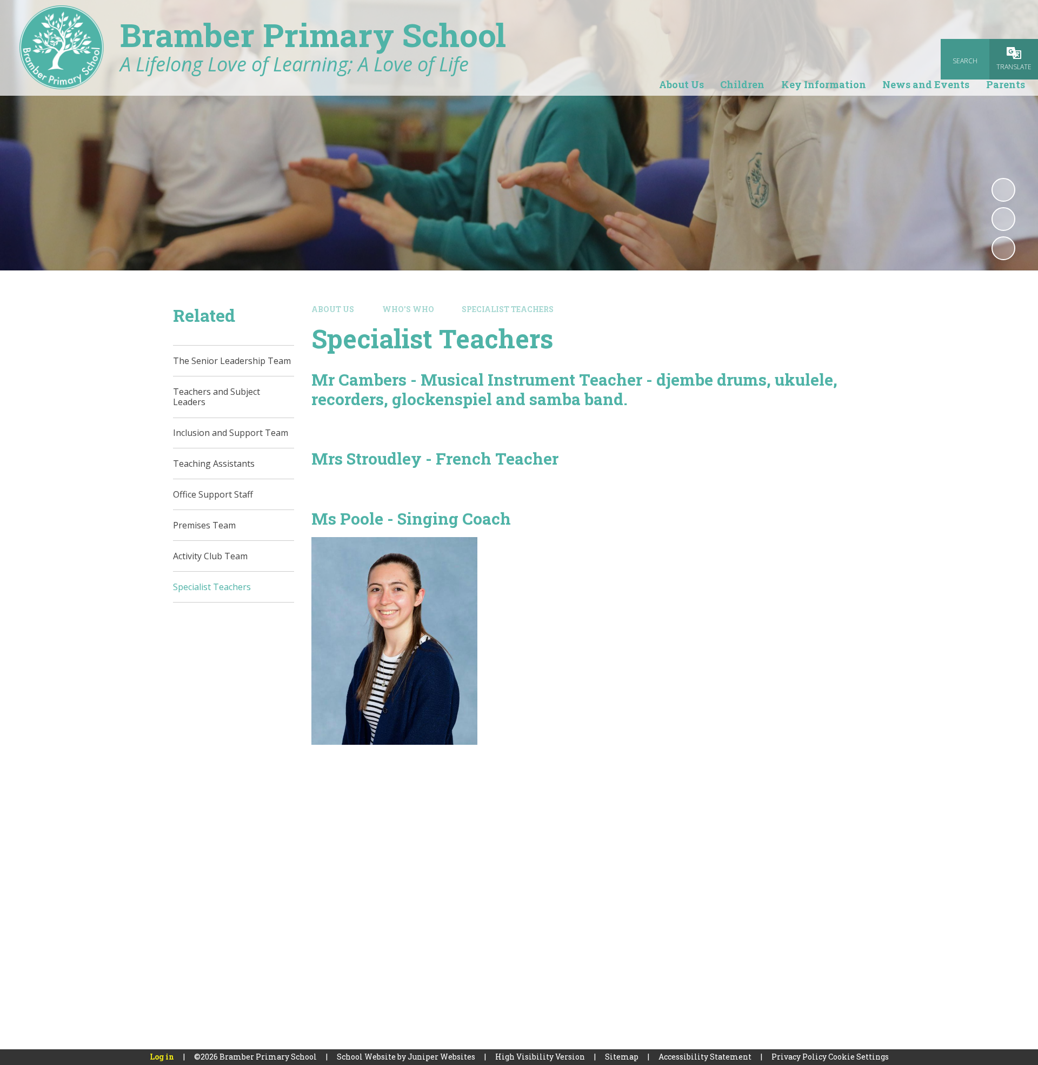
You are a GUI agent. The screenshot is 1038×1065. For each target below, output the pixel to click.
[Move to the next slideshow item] (1003, 248)
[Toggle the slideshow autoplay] (1003, 190)
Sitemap (621, 1056)
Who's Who (408, 309)
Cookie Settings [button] (858, 1056)
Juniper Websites (441, 1056)
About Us (332, 309)
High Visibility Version (540, 1056)
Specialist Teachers (508, 309)
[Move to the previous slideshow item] (1003, 219)
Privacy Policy (799, 1056)
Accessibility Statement (704, 1056)
